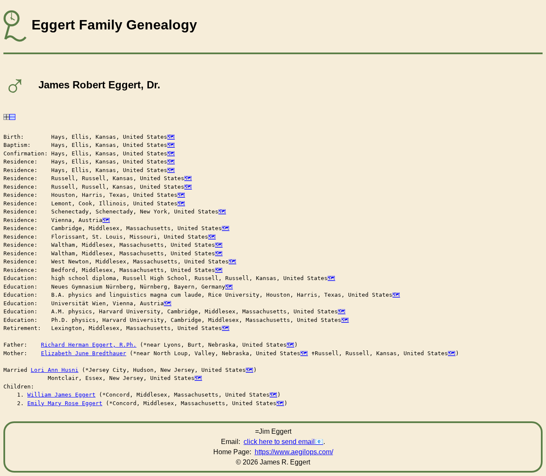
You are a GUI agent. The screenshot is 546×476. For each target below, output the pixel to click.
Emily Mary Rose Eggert (64, 403)
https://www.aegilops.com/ (294, 452)
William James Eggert (61, 394)
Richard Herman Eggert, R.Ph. (88, 345)
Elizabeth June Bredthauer (83, 353)
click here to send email (279, 441)
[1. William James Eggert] (6, 116)
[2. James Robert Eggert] (12, 116)
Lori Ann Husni (54, 370)
